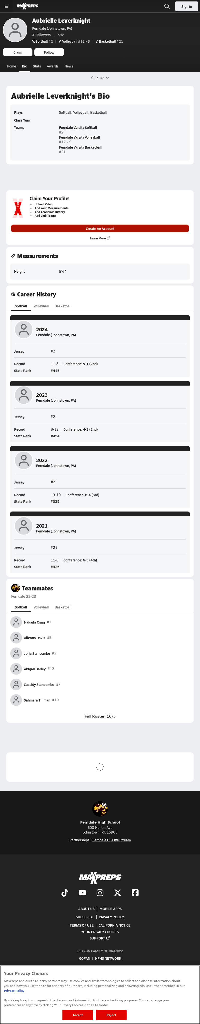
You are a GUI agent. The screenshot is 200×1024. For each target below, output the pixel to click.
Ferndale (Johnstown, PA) (52, 28)
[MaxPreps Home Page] (93, 78)
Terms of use (82, 925)
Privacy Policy (111, 916)
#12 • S (74, 41)
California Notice (114, 925)
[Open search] (167, 6)
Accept (78, 1015)
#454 (55, 435)
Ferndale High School (100, 822)
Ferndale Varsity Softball (78, 127)
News (68, 66)
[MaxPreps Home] (28, 6)
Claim (17, 52)
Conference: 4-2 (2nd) (80, 429)
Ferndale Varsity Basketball (80, 147)
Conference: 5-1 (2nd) (80, 363)
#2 (42, 41)
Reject (111, 1015)
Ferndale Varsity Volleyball (79, 137)
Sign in (186, 6)
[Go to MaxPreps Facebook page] (135, 893)
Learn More (98, 238)
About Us (86, 908)
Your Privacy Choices (100, 931)
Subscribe (85, 916)
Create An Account (100, 228)
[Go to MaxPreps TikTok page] (65, 893)
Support (97, 938)
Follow (49, 52)
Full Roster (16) (99, 716)
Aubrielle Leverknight (61, 20)
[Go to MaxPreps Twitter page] (117, 893)
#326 (55, 566)
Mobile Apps (111, 908)
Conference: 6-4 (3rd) (82, 494)
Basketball (63, 305)
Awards (53, 66)
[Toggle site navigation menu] (6, 6)
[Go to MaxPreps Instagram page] (100, 893)
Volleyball (41, 305)
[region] (100, 994)
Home (11, 66)
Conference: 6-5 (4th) (80, 560)
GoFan (84, 958)
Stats (37, 66)
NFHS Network (108, 958)
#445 (55, 370)
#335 (55, 501)
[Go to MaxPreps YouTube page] (82, 893)
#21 (109, 41)
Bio (24, 66)
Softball (21, 305)
